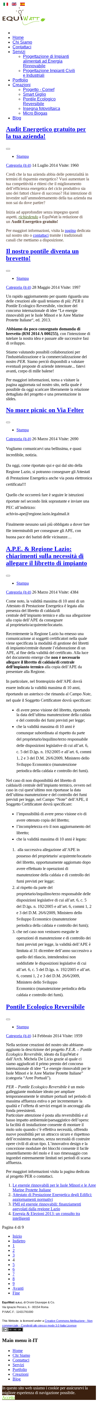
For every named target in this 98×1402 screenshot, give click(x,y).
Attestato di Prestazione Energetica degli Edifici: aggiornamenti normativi (52, 1197)
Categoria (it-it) (18, 165)
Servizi (19, 51)
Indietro (19, 1241)
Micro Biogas (35, 113)
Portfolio (20, 80)
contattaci (41, 235)
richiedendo (28, 217)
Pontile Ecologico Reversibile (39, 101)
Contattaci (22, 47)
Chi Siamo (22, 42)
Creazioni (22, 85)
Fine (16, 1293)
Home (18, 37)
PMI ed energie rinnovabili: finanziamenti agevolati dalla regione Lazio (47, 1206)
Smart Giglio (34, 94)
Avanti (18, 1288)
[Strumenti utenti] (8, 149)
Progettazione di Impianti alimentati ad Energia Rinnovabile (46, 61)
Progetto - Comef (38, 89)
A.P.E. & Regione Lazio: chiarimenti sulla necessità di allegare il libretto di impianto (46, 555)
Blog (17, 118)
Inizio (17, 1236)
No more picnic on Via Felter (45, 410)
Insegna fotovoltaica (41, 108)
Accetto (8, 1397)
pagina (70, 230)
